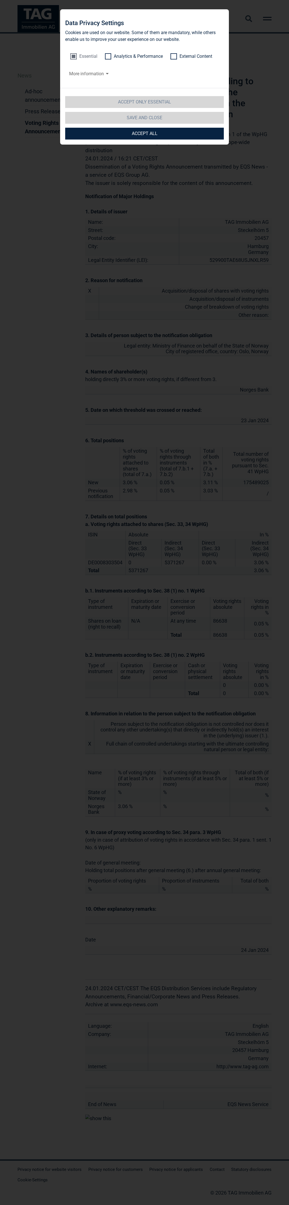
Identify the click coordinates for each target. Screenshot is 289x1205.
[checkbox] (83, 56)
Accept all (144, 133)
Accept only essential (144, 102)
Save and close (144, 117)
